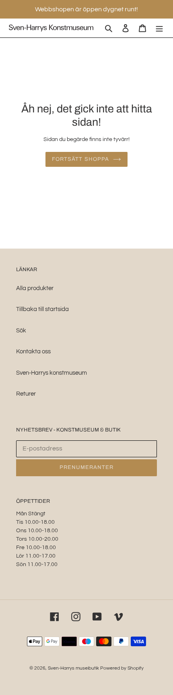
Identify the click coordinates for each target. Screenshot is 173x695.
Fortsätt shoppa (80, 159)
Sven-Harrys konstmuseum (51, 373)
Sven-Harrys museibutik (74, 668)
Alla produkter (35, 288)
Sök (21, 331)
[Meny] (159, 28)
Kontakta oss (33, 352)
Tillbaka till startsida (42, 309)
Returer (26, 394)
